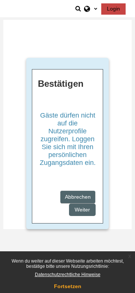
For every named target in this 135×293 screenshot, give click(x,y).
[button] (79, 9)
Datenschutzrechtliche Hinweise (67, 274)
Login (113, 9)
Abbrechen (78, 197)
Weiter (82, 210)
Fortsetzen (67, 286)
